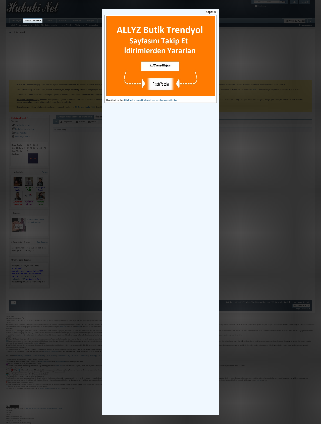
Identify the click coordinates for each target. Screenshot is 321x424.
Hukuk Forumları (33, 21)
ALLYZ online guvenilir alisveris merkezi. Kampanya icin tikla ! (151, 100)
